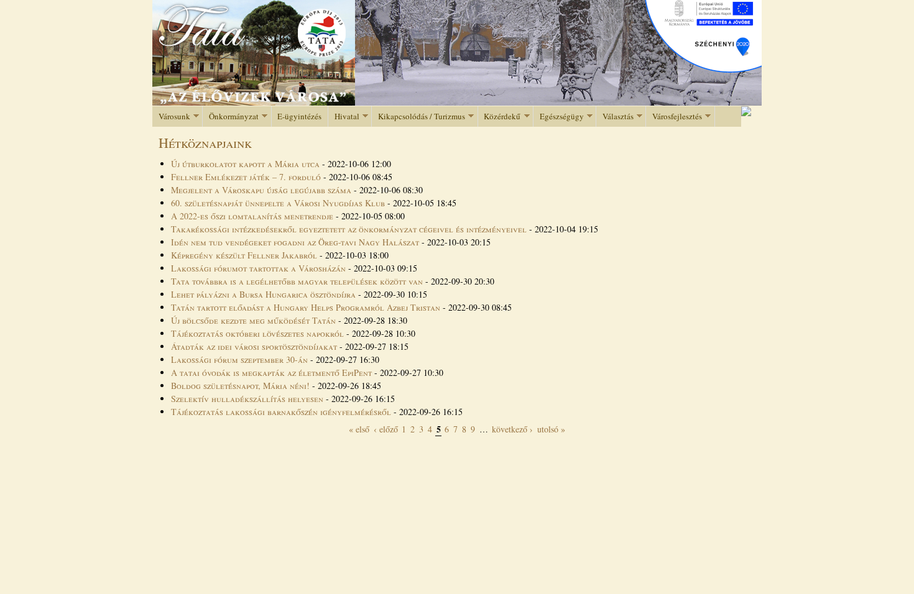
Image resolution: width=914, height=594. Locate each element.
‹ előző (386, 429)
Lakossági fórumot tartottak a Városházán (258, 268)
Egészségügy (558, 116)
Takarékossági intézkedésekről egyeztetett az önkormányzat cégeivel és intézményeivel (349, 229)
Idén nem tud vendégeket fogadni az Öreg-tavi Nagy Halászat (295, 242)
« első (359, 429)
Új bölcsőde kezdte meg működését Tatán (253, 320)
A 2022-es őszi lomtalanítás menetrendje (252, 216)
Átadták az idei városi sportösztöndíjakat (254, 346)
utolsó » (551, 429)
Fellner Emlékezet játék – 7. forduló (247, 177)
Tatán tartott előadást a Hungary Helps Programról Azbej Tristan (305, 307)
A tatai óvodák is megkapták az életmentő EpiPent (271, 372)
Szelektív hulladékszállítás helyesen (247, 398)
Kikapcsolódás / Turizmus (418, 116)
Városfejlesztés (674, 116)
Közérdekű (499, 116)
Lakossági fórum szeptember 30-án (239, 359)
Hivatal (343, 116)
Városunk (171, 116)
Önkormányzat (231, 116)
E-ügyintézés (299, 116)
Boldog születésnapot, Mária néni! (240, 385)
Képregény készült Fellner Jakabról (244, 255)
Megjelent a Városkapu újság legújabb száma (262, 190)
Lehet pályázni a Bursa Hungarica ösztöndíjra (263, 294)
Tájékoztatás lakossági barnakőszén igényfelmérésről (281, 412)
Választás (615, 116)
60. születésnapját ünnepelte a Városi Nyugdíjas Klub (278, 203)
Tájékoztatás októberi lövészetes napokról (258, 333)
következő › (512, 429)
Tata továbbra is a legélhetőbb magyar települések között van (297, 281)
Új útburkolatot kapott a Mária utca (245, 164)
